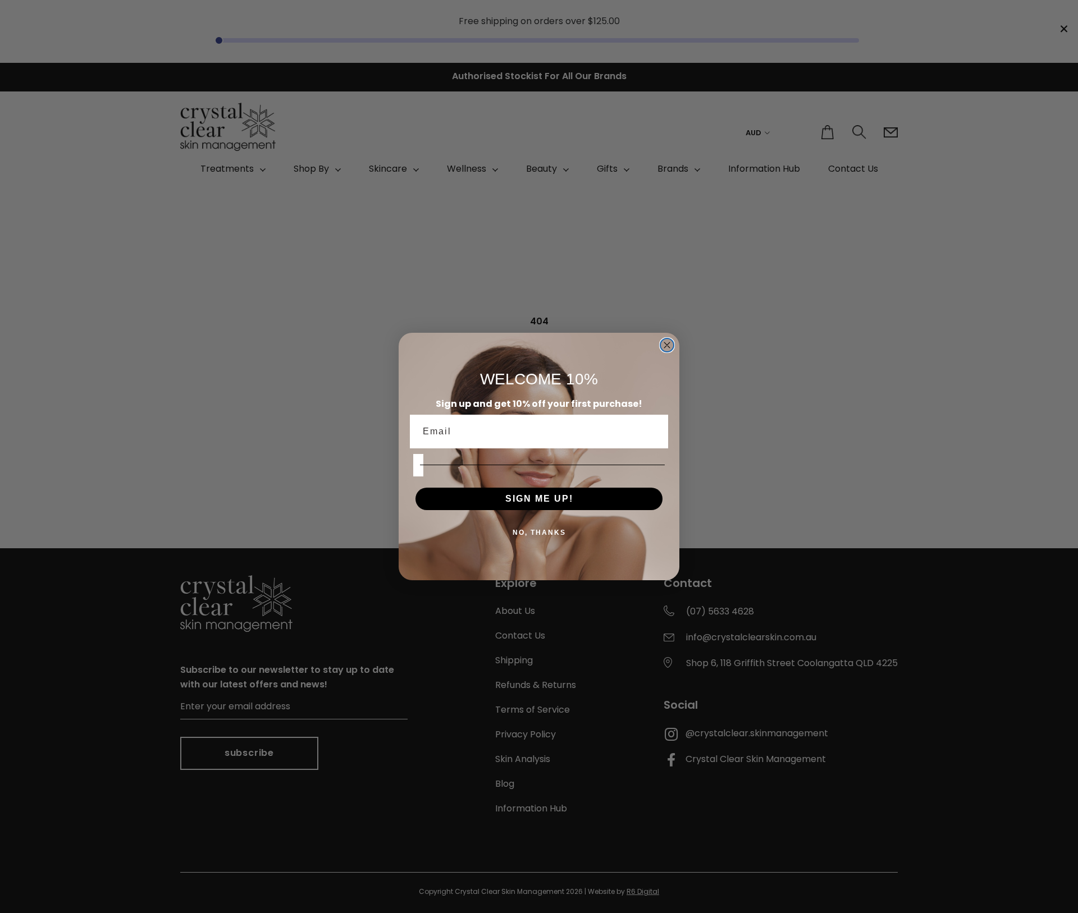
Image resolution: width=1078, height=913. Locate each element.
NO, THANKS (539, 532)
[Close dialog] (667, 345)
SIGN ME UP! (539, 498)
